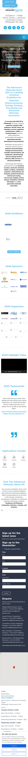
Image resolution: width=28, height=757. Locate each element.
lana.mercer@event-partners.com (12, 627)
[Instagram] (18, 29)
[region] (14, 744)
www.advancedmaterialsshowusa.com (13, 645)
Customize (14, 750)
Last (3, 561)
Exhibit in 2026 (9, 2)
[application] (14, 366)
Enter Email (5, 577)
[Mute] (22, 371)
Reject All (14, 754)
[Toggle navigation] (24, 37)
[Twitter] (10, 29)
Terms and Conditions (7, 696)
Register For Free (10, 5)
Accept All (14, 746)
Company (5, 568)
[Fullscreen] (25, 371)
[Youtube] (23, 29)
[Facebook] (14, 29)
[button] (14, 366)
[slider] (13, 371)
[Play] (3, 371)
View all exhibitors (14, 252)
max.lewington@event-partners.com (13, 635)
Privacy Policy (5, 694)
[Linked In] (5, 29)
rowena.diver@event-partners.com (12, 642)
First (3, 554)
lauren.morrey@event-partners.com (13, 620)
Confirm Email (6, 584)
